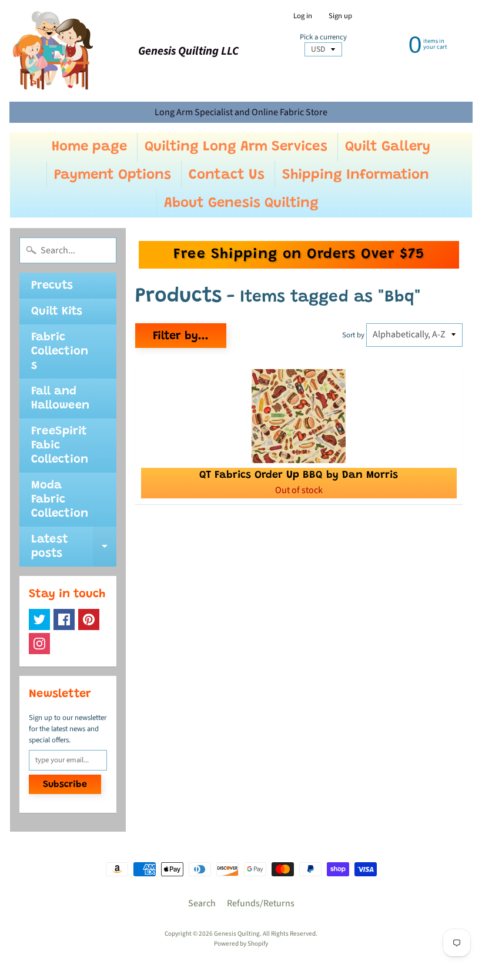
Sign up (340, 16)
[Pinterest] (88, 619)
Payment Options (112, 175)
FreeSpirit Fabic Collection (59, 445)
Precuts (52, 286)
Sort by (353, 335)
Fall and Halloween (60, 398)
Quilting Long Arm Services (236, 147)
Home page (89, 147)
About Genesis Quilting (241, 203)
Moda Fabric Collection (59, 500)
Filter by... (181, 336)
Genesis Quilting (237, 933)
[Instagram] (39, 643)
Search (202, 903)
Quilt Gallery (387, 147)
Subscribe (65, 784)
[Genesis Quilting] (53, 50)
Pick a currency (323, 37)
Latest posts (73, 547)
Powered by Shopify (241, 943)
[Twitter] (39, 619)
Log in (302, 16)
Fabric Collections (59, 351)
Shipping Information (355, 175)
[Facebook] (64, 619)
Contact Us (227, 175)
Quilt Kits (56, 311)
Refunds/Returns (260, 903)
